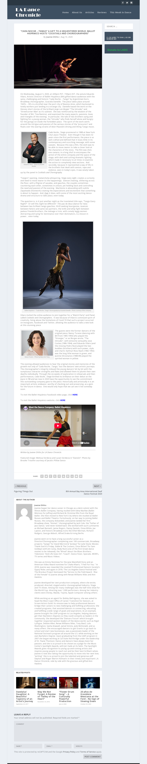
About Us (77, 13)
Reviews (102, 13)
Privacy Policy (69, 751)
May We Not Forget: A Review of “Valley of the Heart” (47, 695)
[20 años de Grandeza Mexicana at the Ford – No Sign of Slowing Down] (90, 683)
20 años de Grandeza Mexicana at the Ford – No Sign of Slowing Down (89, 696)
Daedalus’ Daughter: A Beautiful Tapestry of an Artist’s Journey (24, 696)
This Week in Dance (120, 13)
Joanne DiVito (52, 37)
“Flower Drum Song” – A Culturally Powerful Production (66, 696)
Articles (89, 13)
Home (65, 13)
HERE (75, 394)
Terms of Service (88, 751)
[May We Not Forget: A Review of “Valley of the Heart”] (47, 683)
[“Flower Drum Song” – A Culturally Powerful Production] (68, 683)
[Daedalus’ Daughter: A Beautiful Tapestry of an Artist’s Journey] (25, 683)
